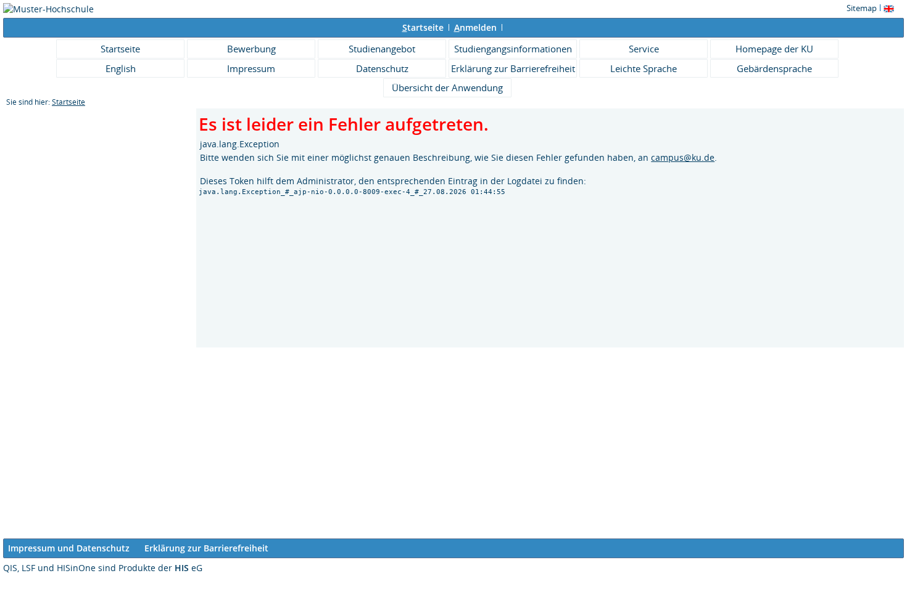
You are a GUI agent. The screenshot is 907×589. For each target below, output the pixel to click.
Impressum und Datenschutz (69, 548)
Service (644, 49)
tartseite (423, 27)
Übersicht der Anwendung (447, 87)
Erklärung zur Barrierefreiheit (513, 68)
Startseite (120, 49)
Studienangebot (382, 49)
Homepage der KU (774, 49)
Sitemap (862, 8)
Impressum (251, 68)
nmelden (475, 27)
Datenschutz (382, 68)
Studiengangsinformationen (513, 49)
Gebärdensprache (774, 68)
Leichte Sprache (643, 68)
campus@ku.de (682, 157)
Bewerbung (251, 49)
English (121, 68)
